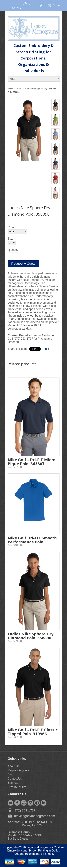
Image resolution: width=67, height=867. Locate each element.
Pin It (46, 348)
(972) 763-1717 (24, 810)
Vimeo (43, 803)
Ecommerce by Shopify (39, 853)
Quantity (13, 250)
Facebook (17, 803)
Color (11, 227)
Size (10, 238)
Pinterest (37, 803)
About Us (13, 766)
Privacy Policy (17, 786)
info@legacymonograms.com (34, 816)
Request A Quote (23, 263)
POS (16, 853)
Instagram (30, 803)
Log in (40, 5)
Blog (11, 774)
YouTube (24, 803)
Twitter (10, 803)
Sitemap (13, 782)
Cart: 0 (56, 5)
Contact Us (15, 778)
